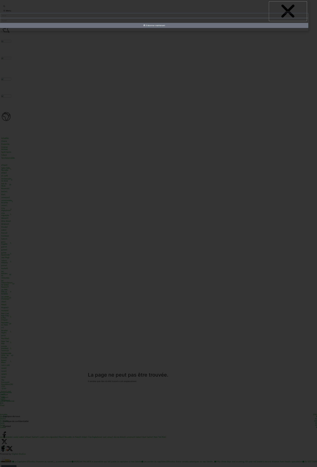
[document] (158, 233)
